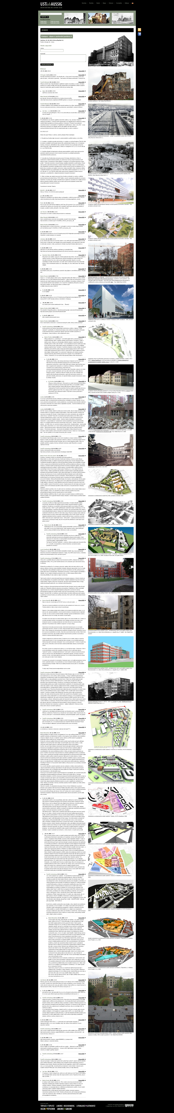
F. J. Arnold (113, 701)
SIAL (112, 282)
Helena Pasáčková (96, 360)
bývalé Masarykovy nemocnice (101, 429)
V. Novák (127, 390)
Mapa (104, 3)
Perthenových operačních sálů (103, 431)
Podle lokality (43, 22)
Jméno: (42, 48)
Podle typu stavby (54, 21)
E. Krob (119, 701)
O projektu (119, 3)
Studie (98, 3)
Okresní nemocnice (93, 701)
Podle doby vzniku (54, 22)
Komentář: (42, 53)
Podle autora (43, 21)
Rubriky (91, 3)
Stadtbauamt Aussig (127, 701)
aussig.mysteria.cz (119, 1104)
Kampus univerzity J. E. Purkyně (96, 277)
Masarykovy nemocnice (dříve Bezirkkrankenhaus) (100, 278)
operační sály (91, 466)
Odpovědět (81, 71)
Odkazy (127, 3)
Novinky (84, 3)
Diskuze (111, 3)
